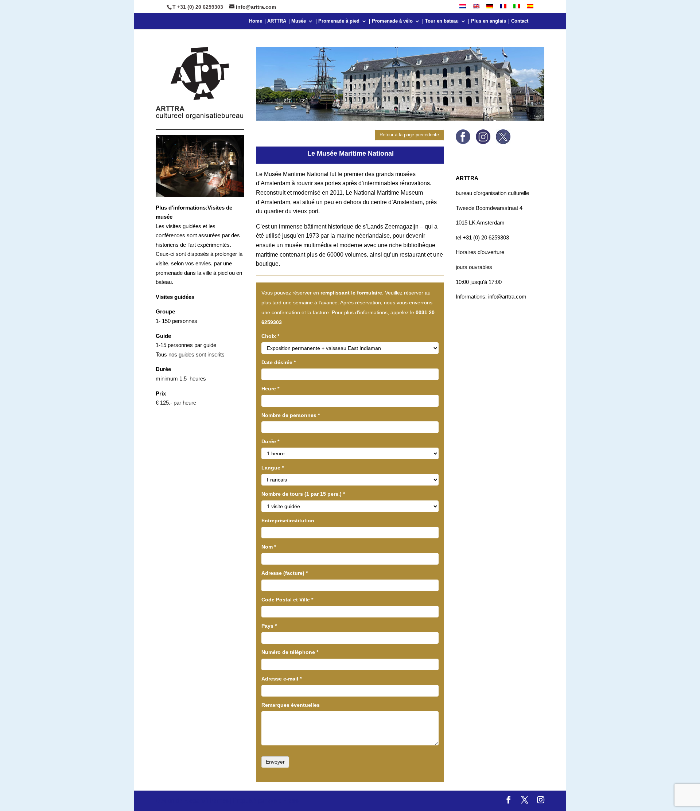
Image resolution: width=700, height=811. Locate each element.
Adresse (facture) (284, 573)
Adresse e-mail (281, 679)
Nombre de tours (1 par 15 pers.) (303, 494)
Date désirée (278, 362)
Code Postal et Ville (287, 600)
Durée (270, 441)
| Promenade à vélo (391, 21)
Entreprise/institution (287, 520)
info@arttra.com (506, 296)
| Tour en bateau (440, 21)
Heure (270, 388)
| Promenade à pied (337, 21)
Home (255, 21)
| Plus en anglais (487, 21)
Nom (268, 547)
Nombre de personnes (290, 415)
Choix (270, 336)
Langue (272, 468)
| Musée (297, 21)
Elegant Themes (206, 801)
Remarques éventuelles (290, 705)
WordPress (283, 801)
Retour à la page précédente (409, 134)
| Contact (518, 21)
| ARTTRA (275, 21)
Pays (269, 626)
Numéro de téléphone (289, 652)
